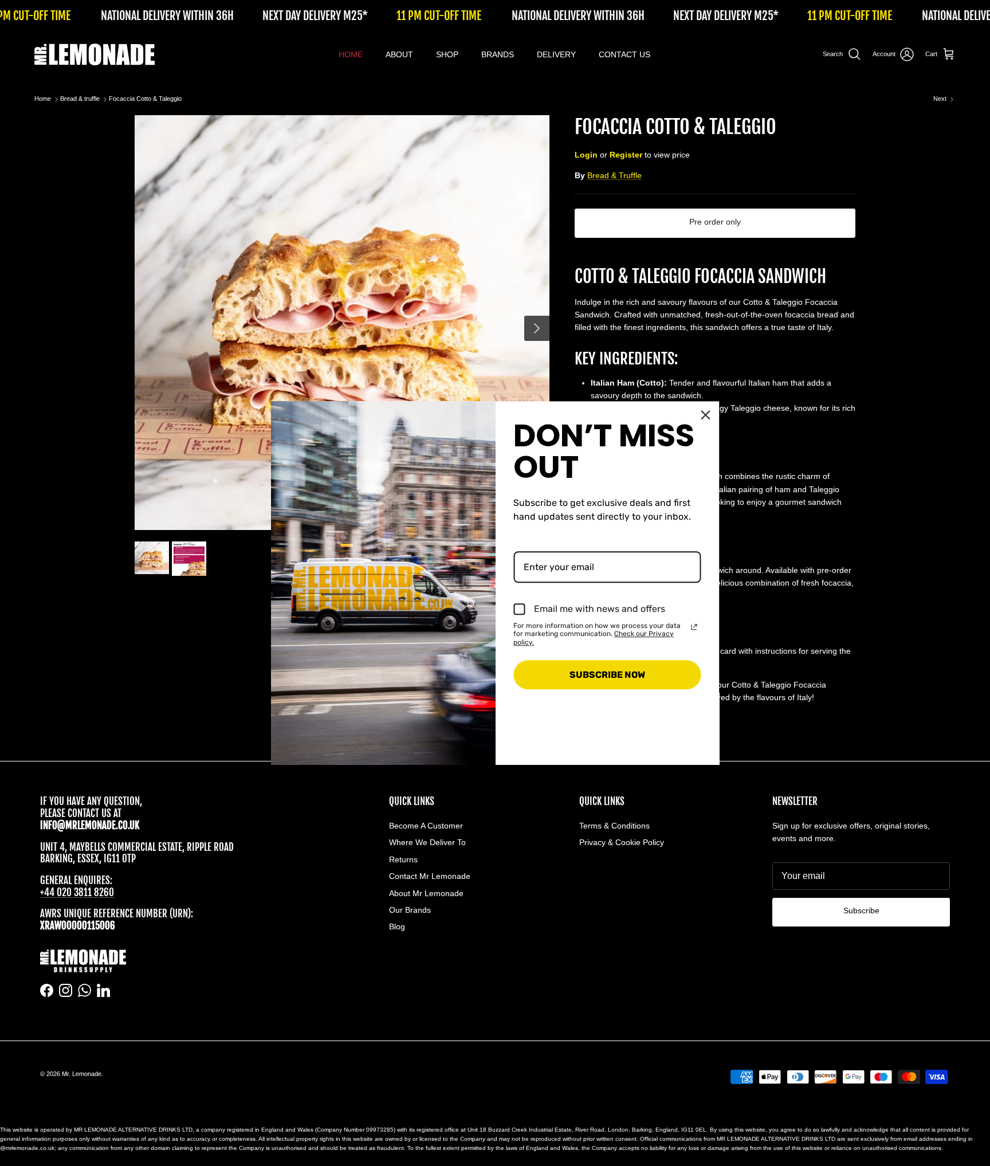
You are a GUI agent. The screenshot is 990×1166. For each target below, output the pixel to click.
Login (586, 154)
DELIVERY (556, 54)
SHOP (447, 54)
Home (42, 99)
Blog (397, 926)
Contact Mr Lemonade (429, 876)
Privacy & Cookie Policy (621, 842)
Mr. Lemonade (81, 1073)
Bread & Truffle (614, 175)
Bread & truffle (80, 99)
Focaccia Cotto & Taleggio (145, 99)
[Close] (706, 415)
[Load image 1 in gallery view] (342, 322)
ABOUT (399, 54)
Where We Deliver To (427, 842)
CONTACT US (624, 54)
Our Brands (410, 909)
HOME (351, 54)
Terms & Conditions (614, 825)
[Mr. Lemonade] (94, 54)
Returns (403, 859)
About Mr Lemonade (426, 893)
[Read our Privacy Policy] (694, 627)
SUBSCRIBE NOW (607, 674)
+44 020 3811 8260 (77, 892)
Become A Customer (426, 825)
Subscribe (861, 910)
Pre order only (715, 221)
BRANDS (497, 54)
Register (626, 154)
